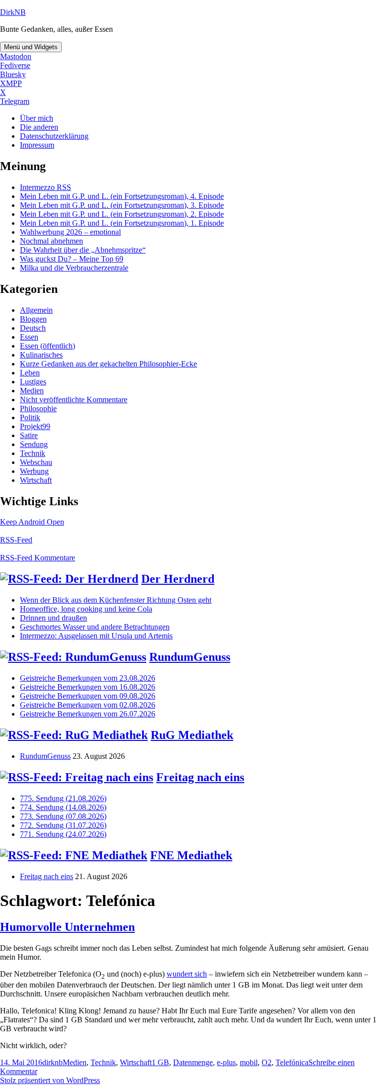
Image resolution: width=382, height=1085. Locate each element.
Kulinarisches (41, 355)
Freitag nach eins (200, 777)
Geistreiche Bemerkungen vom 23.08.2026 (87, 678)
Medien (32, 390)
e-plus (226, 1062)
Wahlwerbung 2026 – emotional (70, 232)
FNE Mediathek (191, 855)
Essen (29, 337)
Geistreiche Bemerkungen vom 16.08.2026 (87, 687)
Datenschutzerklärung (54, 136)
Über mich (36, 118)
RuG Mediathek (192, 734)
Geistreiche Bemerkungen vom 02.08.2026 (87, 705)
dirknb (52, 1062)
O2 (267, 1062)
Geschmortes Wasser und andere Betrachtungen (95, 627)
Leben (30, 372)
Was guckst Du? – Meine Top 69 (71, 259)
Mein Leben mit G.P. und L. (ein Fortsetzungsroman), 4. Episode (122, 196)
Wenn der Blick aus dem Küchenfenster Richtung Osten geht (115, 600)
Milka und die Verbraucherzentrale (74, 268)
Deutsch (33, 328)
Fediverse (15, 65)
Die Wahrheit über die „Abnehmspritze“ (83, 250)
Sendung (34, 444)
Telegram (14, 101)
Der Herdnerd (177, 578)
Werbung (34, 471)
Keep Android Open (32, 522)
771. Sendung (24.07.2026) (63, 834)
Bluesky (13, 74)
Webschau (36, 462)
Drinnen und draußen (53, 618)
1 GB (160, 1062)
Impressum (37, 145)
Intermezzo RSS (45, 187)
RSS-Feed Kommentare (37, 557)
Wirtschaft (36, 480)
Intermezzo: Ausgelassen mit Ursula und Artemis (96, 636)
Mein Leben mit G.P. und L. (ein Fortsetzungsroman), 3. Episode (122, 205)
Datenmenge (193, 1062)
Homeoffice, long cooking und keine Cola (86, 609)
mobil (249, 1062)
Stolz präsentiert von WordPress (50, 1080)
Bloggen (33, 319)
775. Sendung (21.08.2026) (63, 798)
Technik (32, 453)
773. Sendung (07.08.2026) (63, 816)
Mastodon (15, 56)
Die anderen (39, 127)
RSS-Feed (16, 540)
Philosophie (38, 408)
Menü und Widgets (31, 47)
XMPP (11, 83)
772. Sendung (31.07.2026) (63, 825)
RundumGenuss (189, 656)
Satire (29, 435)
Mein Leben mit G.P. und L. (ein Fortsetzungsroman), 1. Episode (122, 223)
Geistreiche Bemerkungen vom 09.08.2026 (87, 696)
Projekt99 (35, 426)
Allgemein (36, 310)
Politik (30, 417)
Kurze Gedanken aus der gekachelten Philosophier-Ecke (108, 364)
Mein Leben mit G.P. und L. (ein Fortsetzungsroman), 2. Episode (122, 214)
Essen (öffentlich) (47, 346)
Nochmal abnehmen (51, 241)
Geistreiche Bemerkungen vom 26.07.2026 (87, 714)
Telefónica (292, 1062)
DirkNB (13, 12)
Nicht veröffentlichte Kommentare (73, 399)
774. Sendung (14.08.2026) (63, 807)
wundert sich (187, 974)
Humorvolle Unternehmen (67, 926)
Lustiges (33, 381)
